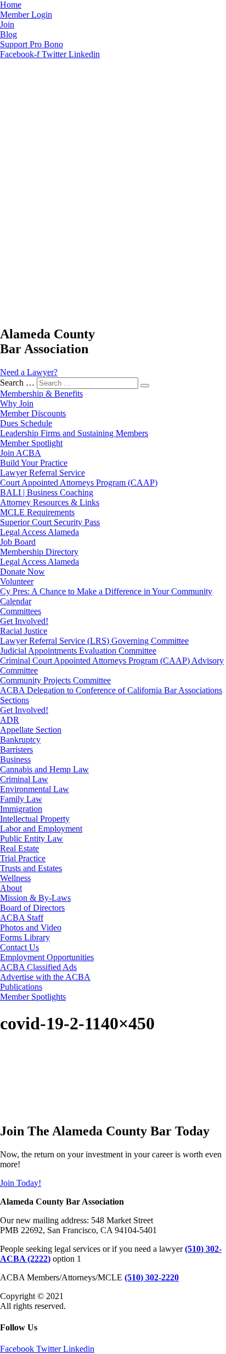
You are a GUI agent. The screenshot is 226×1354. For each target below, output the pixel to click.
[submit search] (144, 385)
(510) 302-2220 (152, 1277)
